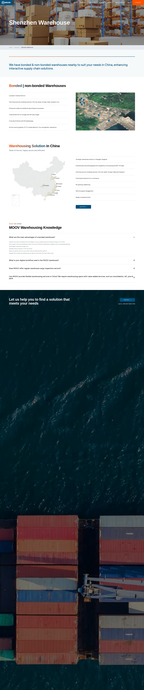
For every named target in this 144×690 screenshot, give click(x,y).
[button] (72, 237)
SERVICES (82, 2)
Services (17, 47)
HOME (76, 2)
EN (128, 2)
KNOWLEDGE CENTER (105, 2)
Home (10, 47)
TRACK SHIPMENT (120, 2)
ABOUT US (92, 2)
